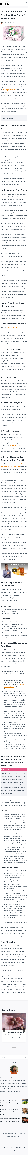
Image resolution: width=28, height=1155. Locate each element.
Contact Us (21, 1133)
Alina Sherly (8, 22)
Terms (19, 1136)
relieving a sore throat (9, 90)
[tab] (12, 1047)
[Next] (24, 1030)
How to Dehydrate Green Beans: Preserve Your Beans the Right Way (10, 1103)
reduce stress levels (16, 445)
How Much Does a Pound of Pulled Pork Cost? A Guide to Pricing (9, 1112)
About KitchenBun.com (10, 1133)
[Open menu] (26, 3)
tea (3, 997)
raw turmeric (19, 731)
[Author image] (2, 22)
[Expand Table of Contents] (24, 118)
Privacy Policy (11, 1136)
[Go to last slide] (4, 1030)
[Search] (25, 1057)
